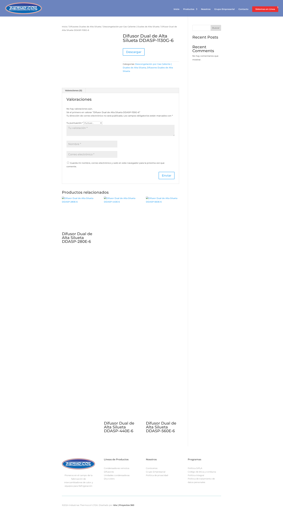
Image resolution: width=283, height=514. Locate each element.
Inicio (176, 9)
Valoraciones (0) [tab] (73, 90)
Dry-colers (109, 478)
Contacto (243, 9)
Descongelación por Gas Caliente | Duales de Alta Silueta (131, 27)
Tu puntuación (74, 123)
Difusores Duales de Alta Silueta (85, 27)
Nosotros (205, 9)
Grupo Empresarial (224, 9)
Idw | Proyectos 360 (123, 505)
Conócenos (151, 468)
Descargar (133, 52)
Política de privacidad (157, 475)
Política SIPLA (195, 468)
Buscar (215, 28)
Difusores (109, 471)
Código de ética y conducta (202, 471)
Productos (188, 9)
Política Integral (196, 475)
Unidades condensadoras (117, 475)
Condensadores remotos (116, 468)
